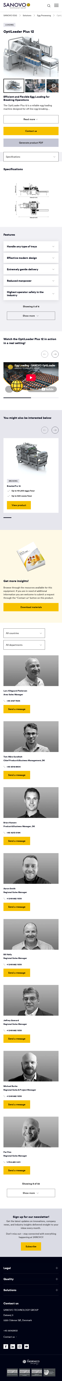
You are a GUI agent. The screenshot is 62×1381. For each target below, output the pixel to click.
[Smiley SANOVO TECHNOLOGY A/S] (12, 1372)
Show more (29, 315)
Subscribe (31, 1246)
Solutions (27, 15)
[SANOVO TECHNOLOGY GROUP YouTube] (26, 1346)
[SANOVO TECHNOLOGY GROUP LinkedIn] (12, 1346)
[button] (13, 86)
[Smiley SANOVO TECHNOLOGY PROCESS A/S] (24, 1372)
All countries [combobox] (12, 633)
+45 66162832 (10, 1330)
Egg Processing (44, 15)
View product (19, 505)
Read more (29, 119)
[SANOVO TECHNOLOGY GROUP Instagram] (19, 1346)
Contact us (31, 130)
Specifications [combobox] (13, 156)
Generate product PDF (31, 142)
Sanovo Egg (10, 15)
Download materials (31, 607)
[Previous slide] (8, 86)
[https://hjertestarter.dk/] (49, 1372)
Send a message (16, 709)
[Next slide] (54, 86)
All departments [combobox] (14, 644)
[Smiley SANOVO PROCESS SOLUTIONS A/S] (36, 1372)
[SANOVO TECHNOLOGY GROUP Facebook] (5, 1346)
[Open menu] (56, 5)
